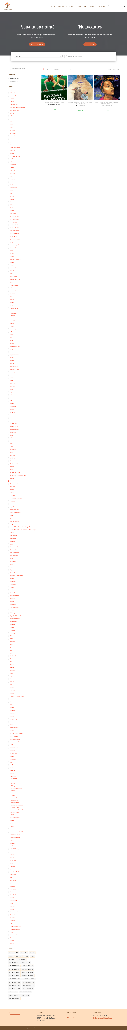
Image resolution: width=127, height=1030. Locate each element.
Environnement (14, 366)
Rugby (62, 102)
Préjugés (12, 716)
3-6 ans (16, 953)
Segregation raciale (15, 837)
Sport (11, 869)
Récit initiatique (14, 736)
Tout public (25, 995)
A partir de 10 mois (14, 979)
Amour (11, 121)
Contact (92, 6)
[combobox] (38, 56)
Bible (11, 162)
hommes (51, 102)
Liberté (11, 544)
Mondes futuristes (15, 618)
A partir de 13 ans (28, 982)
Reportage (12, 750)
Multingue (12, 624)
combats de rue (14, 216)
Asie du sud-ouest (15, 147)
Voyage (12, 940)
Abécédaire (13, 93)
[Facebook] (67, 1017)
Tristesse (12, 906)
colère (11, 207)
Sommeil (12, 851)
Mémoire (12, 601)
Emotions (12, 352)
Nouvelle (13, 793)
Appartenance (13, 141)
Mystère (13, 790)
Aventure (12, 153)
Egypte (86, 102)
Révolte (12, 765)
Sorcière (12, 854)
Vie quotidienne (14, 915)
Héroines (110, 102)
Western (12, 943)
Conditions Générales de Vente (38, 1028)
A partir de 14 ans (14, 985)
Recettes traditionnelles (16, 733)
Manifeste (12, 590)
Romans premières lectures (18, 810)
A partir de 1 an (25, 962)
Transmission (13, 900)
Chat (11, 193)
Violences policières (15, 929)
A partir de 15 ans (28, 985)
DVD (11, 332)
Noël (11, 650)
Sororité (12, 857)
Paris (11, 684)
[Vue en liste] (47, 69)
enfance (12, 357)
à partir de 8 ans (14, 998)
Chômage (12, 205)
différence (12, 288)
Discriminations (14, 291)
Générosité (13, 449)
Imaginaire (12, 495)
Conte (11, 242)
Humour (12, 489)
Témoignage (13, 880)
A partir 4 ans (21, 959)
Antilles (12, 139)
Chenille (12, 196)
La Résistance (13, 538)
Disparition (12, 293)
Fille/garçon (13, 432)
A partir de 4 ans (14, 969)
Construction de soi (15, 239)
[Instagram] (73, 1017)
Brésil (11, 182)
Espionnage (14, 778)
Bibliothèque (13, 164)
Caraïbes (12, 185)
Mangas (12, 587)
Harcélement (13, 461)
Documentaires (14, 308)
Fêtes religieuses (14, 429)
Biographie (12, 170)
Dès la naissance (25, 992)
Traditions (78, 103)
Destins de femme (15, 279)
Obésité (12, 664)
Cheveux (12, 199)
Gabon (11, 443)
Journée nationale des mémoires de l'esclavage (23, 529)
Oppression (13, 670)
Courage (12, 253)
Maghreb (12, 567)
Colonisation (13, 213)
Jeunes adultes (14, 995)
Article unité (13, 992)
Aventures (13, 776)
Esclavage (12, 372)
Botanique (12, 173)
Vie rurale (83, 103)
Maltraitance (13, 584)
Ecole (11, 340)
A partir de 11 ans (28, 979)
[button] (70, 6)
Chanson (12, 190)
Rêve (11, 762)
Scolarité (12, 826)
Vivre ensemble (14, 935)
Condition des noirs (15, 225)
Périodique (12, 699)
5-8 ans (26, 956)
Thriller (12, 814)
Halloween (12, 455)
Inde (11, 504)
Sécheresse (13, 829)
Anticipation (13, 136)
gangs (11, 446)
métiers (12, 610)
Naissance (12, 636)
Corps (11, 250)
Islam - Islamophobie (15, 512)
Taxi (11, 877)
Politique (12, 707)
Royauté (12, 820)
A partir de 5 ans (27, 969)
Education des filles (15, 346)
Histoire (13, 315)
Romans (12, 773)
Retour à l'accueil (14, 78)
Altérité (11, 116)
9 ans (32, 956)
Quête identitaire (14, 727)
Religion (12, 745)
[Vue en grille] (43, 69)
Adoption (12, 98)
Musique (12, 627)
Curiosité (12, 270)
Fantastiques (14, 781)
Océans (12, 667)
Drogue (12, 326)
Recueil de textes (15, 798)
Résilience (12, 756)
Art (10, 144)
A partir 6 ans (13, 962)
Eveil (11, 392)
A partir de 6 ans (14, 972)
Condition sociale (14, 230)
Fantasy (12, 409)
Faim (11, 400)
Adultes (11, 959)
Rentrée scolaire (14, 747)
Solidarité (12, 843)
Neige (11, 644)
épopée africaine (14, 369)
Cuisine (12, 262)
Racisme (12, 730)
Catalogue (69, 6)
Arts (12, 311)
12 (112, 69)
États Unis (12, 386)
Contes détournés (14, 248)
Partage (12, 687)
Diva (11, 296)
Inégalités (12, 507)
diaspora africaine (15, 285)
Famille (12, 403)
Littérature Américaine (16, 788)
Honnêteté (12, 486)
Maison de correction (15, 572)
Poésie (11, 704)
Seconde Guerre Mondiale (16, 832)
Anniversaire (13, 133)
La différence (13, 535)
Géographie (14, 313)
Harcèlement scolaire (15, 464)
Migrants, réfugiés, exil (16, 616)
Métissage (12, 613)
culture (82, 102)
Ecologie (12, 343)
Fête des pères (14, 426)
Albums (74, 102)
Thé (11, 883)
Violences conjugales (15, 926)
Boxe (11, 176)
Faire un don (101, 6)
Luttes (11, 564)
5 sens (11, 90)
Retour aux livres (14, 81)
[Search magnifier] (124, 6)
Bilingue (12, 167)
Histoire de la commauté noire (18, 475)
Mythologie (13, 633)
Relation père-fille (14, 742)
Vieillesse (12, 920)
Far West (12, 412)
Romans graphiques (15, 817)
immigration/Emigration (16, 498)
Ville (11, 923)
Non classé (13, 656)
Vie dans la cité (14, 912)
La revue (61, 6)
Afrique (70, 102)
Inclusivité (12, 501)
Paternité (12, 690)
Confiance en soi (14, 233)
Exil (11, 395)
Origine (11, 676)
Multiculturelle (13, 621)
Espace (12, 375)
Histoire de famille (15, 472)
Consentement (13, 236)
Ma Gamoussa (80, 106)
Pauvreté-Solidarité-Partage (17, 696)
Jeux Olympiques (14, 521)
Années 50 (12, 130)
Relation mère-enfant (15, 739)
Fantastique (13, 406)
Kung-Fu (12, 532)
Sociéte (13, 320)
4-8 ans (11, 956)
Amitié (11, 118)
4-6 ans (32, 953)
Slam (11, 840)
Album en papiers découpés (17, 107)
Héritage (106, 102)
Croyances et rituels (15, 259)
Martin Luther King (14, 595)
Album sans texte (14, 110)
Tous (117, 69)
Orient (11, 673)
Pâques (12, 681)
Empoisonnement (14, 354)
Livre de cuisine (14, 555)
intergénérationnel (14, 509)
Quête (11, 724)
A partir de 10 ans (27, 975)
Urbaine (12, 909)
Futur (11, 441)
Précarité (12, 713)
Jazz (11, 518)
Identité (12, 492)
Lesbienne (12, 541)
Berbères (12, 159)
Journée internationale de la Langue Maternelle (22, 527)
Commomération (14, 219)
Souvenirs (12, 866)
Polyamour (12, 710)
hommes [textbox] (38, 56)
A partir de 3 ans (27, 966)
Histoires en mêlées (54, 104)
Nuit (11, 661)
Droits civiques (14, 329)
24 (114, 69)
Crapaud (12, 256)
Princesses (13, 722)
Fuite (11, 438)
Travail (11, 903)
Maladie (12, 578)
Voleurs (12, 938)
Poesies (13, 318)
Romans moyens (15, 807)
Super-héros (13, 874)
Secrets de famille (15, 834)
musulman (12, 630)
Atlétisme (12, 150)
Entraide (12, 363)
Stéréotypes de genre (15, 872)
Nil (10, 647)
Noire (11, 653)
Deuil (11, 282)
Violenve (12, 932)
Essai (11, 380)
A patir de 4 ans (28, 988)
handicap (12, 458)
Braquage (12, 179)
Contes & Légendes (15, 245)
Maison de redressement (16, 575)
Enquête (12, 360)
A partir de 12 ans (14, 982)
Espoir (11, 377)
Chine (11, 202)
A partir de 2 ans (14, 966)
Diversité (12, 299)
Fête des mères (14, 423)
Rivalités (12, 767)
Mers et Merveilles (14, 607)
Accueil (53, 6)
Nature (11, 638)
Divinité (12, 302)
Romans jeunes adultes (17, 805)
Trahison (12, 897)
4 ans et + (24, 953)
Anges (11, 124)
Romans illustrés (15, 802)
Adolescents (13, 96)
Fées (11, 415)
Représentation (14, 753)
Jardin (11, 515)
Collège (12, 210)
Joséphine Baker (14, 524)
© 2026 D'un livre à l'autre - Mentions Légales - (19, 1028)
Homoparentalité (14, 484)
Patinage (12, 693)
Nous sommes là (107, 106)
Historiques (14, 786)
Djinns (11, 305)
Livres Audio (13, 561)
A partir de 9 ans (14, 975)
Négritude (12, 641)
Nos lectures (13, 659)
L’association (81, 6)
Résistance (13, 759)
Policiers (13, 795)
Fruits (11, 435)
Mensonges (13, 604)
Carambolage (13, 187)
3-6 (10, 953)
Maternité (12, 598)
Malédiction (13, 581)
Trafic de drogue (14, 895)
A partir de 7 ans (27, 972)
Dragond (12, 323)
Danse (11, 273)
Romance (12, 770)
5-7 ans (18, 956)
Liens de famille (14, 547)
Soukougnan (13, 860)
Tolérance (13, 846)
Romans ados (57, 102)
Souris (11, 863)
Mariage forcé (13, 593)
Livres (11, 558)
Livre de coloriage (14, 552)
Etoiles (11, 389)
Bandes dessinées (15, 156)
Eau (11, 337)
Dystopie (12, 334)
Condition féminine (15, 228)
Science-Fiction (15, 812)
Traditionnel (13, 889)
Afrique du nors (14, 104)
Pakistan (12, 679)
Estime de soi (13, 383)
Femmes (47, 102)
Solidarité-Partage (14, 849)
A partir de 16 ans (14, 988)
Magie (11, 570)
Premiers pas (13, 719)
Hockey (12, 478)
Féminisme (13, 418)
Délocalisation (13, 276)
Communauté (13, 222)
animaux (78, 102)
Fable (11, 397)
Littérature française (15, 550)
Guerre (11, 452)
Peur (11, 702)
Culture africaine (14, 268)
